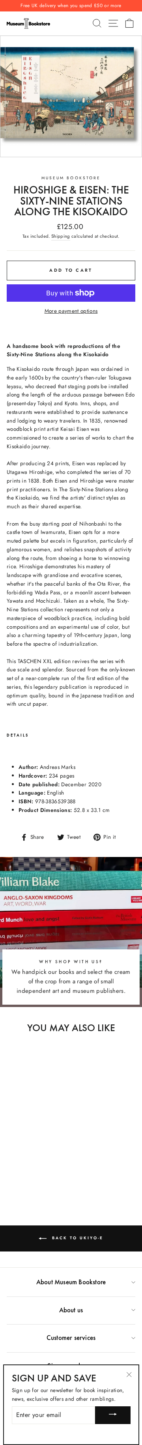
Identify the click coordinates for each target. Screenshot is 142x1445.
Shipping (60, 236)
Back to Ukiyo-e (76, 1238)
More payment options (71, 311)
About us (71, 1310)
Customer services (71, 1337)
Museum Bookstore (71, 178)
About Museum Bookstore (71, 1282)
